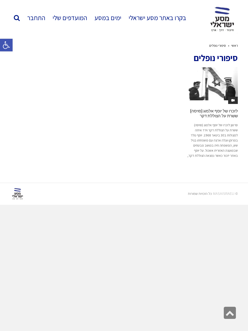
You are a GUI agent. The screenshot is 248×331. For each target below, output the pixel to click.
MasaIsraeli (223, 194)
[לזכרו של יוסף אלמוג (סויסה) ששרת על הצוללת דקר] (212, 83)
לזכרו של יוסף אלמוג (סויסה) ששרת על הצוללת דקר (214, 113)
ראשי (234, 45)
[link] (70, 18)
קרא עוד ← (231, 164)
